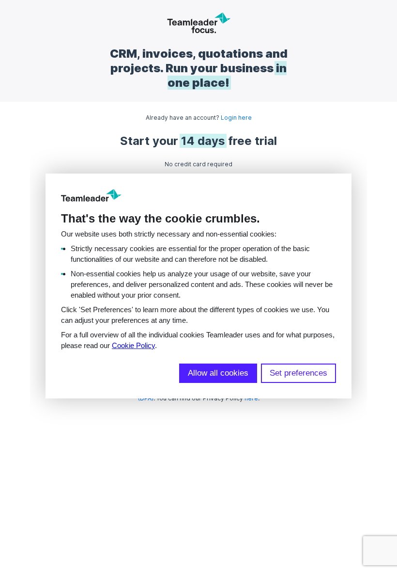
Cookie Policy (133, 345)
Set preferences (298, 373)
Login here (236, 117)
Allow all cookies (218, 373)
